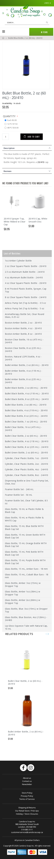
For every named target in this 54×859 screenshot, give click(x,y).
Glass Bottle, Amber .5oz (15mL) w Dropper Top (23, 584)
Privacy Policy (27, 796)
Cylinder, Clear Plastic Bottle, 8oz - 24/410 (26, 475)
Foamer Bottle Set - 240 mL (19, 489)
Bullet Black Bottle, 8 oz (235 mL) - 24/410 (27, 399)
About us (27, 778)
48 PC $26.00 (12, 128)
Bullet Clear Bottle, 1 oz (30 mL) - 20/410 (26, 421)
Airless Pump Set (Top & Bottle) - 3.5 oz (25, 302)
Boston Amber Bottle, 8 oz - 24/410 (23, 333)
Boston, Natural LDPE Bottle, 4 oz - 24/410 (23, 358)
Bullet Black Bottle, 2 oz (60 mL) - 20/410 (26, 387)
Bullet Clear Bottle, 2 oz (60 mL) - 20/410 (26, 435)
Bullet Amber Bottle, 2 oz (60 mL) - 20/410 (27, 365)
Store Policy (27, 792)
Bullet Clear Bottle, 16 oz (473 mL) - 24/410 (23, 429)
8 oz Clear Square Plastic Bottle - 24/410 (25, 297)
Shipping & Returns (27, 807)
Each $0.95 (12, 120)
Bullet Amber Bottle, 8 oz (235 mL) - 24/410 (23, 381)
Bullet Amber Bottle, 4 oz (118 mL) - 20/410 (23, 372)
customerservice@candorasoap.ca (27, 832)
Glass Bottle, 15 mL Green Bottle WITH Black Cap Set (25, 536)
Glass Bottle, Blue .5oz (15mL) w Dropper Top (26, 610)
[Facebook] (23, 767)
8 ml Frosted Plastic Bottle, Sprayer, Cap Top (25, 290)
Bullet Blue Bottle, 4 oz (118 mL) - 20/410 (26, 410)
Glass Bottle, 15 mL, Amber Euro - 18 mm (26, 568)
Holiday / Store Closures (27, 814)
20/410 (40, 162)
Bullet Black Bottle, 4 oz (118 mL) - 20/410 (27, 393)
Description (9, 148)
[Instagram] (30, 767)
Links (46, 3)
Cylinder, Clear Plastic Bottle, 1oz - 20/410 (26, 458)
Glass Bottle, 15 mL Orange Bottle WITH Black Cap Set (25, 545)
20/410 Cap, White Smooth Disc (37, 220)
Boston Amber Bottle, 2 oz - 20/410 (23, 322)
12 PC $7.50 (12, 124)
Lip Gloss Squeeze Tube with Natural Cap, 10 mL (26, 627)
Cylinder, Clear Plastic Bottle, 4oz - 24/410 (26, 469)
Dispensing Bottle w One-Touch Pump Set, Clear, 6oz (27, 482)
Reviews (7, 171)
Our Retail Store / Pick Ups (27, 810)
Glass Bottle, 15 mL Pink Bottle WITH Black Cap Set (24, 553)
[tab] (27, 148)
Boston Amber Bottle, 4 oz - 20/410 (23, 328)
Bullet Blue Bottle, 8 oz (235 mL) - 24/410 (26, 415)
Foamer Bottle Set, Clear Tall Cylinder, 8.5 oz (26, 502)
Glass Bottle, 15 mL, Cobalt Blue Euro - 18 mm (26, 576)
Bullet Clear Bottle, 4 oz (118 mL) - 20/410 (26, 441)
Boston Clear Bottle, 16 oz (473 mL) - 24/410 (24, 341)
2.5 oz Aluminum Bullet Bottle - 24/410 (25, 271)
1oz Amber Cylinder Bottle (18, 260)
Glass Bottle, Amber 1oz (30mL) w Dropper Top (22, 593)
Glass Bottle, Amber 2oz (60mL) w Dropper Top (22, 601)
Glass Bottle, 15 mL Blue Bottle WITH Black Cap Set (24, 527)
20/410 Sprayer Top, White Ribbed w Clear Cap (14, 221)
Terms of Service (27, 799)
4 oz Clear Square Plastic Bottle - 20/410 (25, 283)
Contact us (27, 781)
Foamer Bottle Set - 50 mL (18, 494)
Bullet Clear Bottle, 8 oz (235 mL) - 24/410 (26, 447)
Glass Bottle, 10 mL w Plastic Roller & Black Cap (24, 510)
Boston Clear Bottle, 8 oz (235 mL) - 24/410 (23, 349)
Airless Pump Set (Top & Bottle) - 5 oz (24, 308)
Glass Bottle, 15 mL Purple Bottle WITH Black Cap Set (25, 562)
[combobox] (27, 22)
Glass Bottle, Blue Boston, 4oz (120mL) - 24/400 (26, 619)
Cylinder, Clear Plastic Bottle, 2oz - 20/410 (26, 463)
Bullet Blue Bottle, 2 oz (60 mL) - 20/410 (25, 404)
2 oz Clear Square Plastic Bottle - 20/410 (25, 266)
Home (3, 38)
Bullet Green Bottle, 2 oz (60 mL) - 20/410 (26, 452)
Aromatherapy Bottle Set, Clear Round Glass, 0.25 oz (24, 316)
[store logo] (27, 11)
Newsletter (27, 784)
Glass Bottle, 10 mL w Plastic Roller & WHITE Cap (24, 519)
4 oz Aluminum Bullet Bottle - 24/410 (24, 277)
